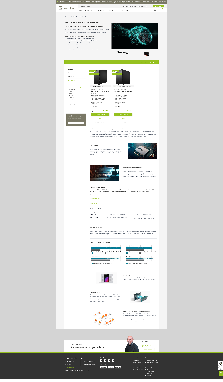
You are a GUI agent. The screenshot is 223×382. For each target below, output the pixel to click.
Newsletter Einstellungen (138, 369)
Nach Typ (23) (69, 72)
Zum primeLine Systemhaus (152, 362)
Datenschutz (149, 373)
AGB (147, 369)
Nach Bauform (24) (70, 76)
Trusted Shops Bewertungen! (96, 47)
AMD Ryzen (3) (71, 97)
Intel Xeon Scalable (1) (72, 89)
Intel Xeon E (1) (71, 93)
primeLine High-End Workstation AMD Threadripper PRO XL (100, 91)
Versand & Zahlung (150, 371)
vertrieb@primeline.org (147, 346)
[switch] (220, 369)
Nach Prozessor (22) (71, 80)
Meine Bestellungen (137, 364)
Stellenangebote (150, 367)
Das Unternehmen (125, 10)
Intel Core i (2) (70, 95)
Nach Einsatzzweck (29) (71, 104)
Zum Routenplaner (70, 367)
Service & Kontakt (158, 6)
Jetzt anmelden (76, 123)
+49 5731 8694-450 (143, 6)
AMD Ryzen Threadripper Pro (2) (74, 87)
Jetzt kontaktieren (148, 349)
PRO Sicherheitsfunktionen (94, 203)
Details (100, 118)
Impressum (149, 375)
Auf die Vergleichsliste (101, 122)
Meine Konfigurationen (137, 367)
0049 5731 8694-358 (147, 345)
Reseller (111, 10)
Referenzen (149, 366)
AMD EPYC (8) (70, 85)
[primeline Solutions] (67, 8)
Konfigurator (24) (70, 108)
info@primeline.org (90, 364)
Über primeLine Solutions (152, 360)
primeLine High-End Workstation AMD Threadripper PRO (123, 91)
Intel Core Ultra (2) (71, 99)
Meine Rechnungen (137, 366)
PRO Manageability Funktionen (95, 198)
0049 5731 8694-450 (91, 361)
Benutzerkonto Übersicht (138, 362)
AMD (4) (69, 83)
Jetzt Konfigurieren (100, 114)
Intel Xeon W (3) (71, 91)
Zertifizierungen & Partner (152, 364)
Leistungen (100, 10)
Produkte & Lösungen (85, 10)
